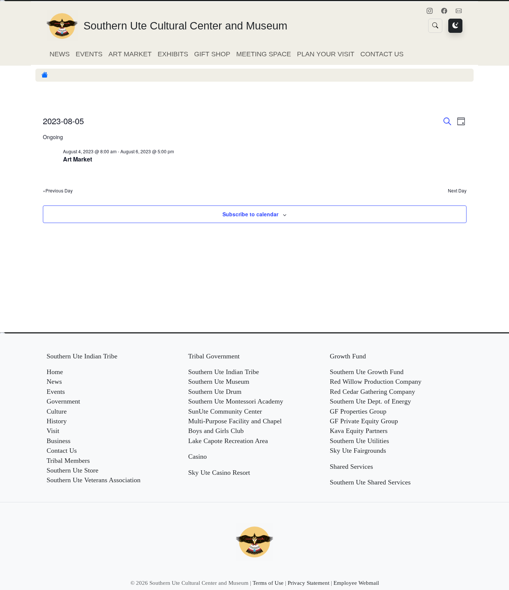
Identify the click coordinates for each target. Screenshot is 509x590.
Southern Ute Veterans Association (93, 480)
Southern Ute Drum (214, 391)
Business (58, 441)
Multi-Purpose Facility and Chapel (235, 421)
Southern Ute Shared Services (370, 482)
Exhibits (173, 54)
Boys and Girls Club (216, 430)
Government (63, 401)
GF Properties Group (358, 411)
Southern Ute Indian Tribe (223, 372)
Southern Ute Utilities (359, 441)
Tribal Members (68, 460)
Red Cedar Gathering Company (372, 391)
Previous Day (59, 191)
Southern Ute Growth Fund (367, 372)
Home (55, 372)
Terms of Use (268, 583)
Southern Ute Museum (218, 381)
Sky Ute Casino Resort (219, 472)
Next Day (457, 191)
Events (89, 54)
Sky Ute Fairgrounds (358, 450)
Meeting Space (263, 54)
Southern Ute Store (72, 470)
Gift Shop (212, 54)
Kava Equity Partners (359, 430)
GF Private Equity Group (364, 421)
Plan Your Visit (325, 54)
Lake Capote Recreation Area (228, 441)
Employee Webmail (356, 583)
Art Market (130, 54)
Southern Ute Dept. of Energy (370, 401)
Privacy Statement (308, 583)
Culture (57, 411)
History (57, 421)
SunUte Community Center (225, 411)
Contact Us (382, 54)
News (60, 54)
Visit (53, 430)
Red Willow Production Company (375, 381)
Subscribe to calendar (250, 214)
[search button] (435, 25)
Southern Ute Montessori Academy (235, 401)
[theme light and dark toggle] (455, 26)
